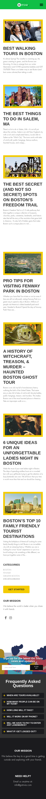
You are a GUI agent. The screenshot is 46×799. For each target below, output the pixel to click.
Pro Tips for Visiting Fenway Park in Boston (21, 285)
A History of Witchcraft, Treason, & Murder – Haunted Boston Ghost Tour (20, 367)
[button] (41, 4)
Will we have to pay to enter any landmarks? (24, 724)
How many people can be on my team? (23, 703)
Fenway (7, 573)
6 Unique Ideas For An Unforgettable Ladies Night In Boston (22, 453)
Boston (7, 570)
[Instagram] (10, 617)
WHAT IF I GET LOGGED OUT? (21, 731)
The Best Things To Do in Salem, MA (22, 118)
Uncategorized (11, 579)
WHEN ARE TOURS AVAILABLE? (23, 695)
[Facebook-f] (5, 617)
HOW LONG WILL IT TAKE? (20, 710)
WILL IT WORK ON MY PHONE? (22, 717)
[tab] (23, 695)
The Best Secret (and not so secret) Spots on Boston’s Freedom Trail (22, 194)
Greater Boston (11, 576)
